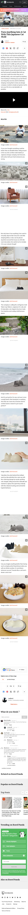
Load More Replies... (11, 765)
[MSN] (17, 897)
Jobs (3, 904)
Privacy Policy (20, 908)
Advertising (17, 901)
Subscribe (14, 866)
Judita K (7, 41)
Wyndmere (9, 740)
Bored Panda (7, 892)
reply (10, 724)
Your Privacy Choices (7, 901)
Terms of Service (6, 910)
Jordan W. (9, 727)
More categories (8, 855)
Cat (3, 679)
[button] (23, 792)
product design (11, 679)
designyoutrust (13, 112)
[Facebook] (2, 897)
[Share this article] (24, 48)
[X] (10, 897)
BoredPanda (9, 2)
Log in (24, 2)
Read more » (14, 704)
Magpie (9, 756)
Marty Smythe (7, 720)
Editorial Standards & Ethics (8, 908)
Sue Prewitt (6, 733)
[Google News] (20, 897)
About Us (24, 901)
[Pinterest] (7, 897)
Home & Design (5, 28)
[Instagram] (5, 897)
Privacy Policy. (6, 873)
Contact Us (8, 904)
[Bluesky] (12, 897)
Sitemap (15, 904)
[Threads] (15, 897)
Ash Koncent (13, 145)
